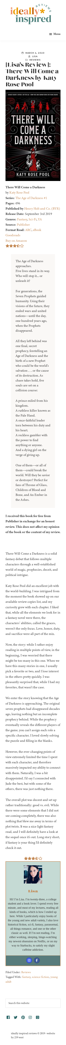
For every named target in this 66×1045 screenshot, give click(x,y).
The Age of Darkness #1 (31, 198)
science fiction (40, 977)
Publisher (23, 224)
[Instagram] (29, 960)
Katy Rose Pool (19, 192)
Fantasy (22, 219)
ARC (28, 230)
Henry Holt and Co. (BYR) (42, 208)
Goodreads (13, 235)
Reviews (35, 60)
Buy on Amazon (16, 240)
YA (40, 219)
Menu (56, 34)
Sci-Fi (32, 219)
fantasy (26, 977)
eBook (37, 230)
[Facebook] (37, 960)
